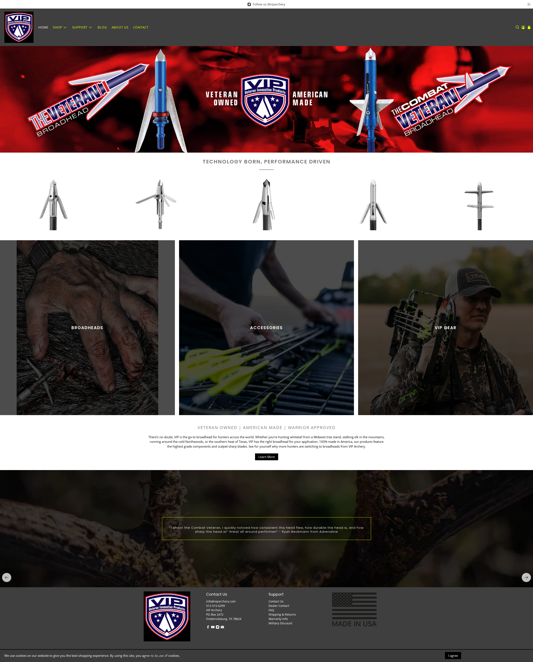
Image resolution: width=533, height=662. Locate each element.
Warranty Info (278, 619)
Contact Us (276, 601)
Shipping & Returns (282, 614)
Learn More (266, 457)
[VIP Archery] (19, 27)
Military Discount (280, 623)
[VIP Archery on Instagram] (217, 628)
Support (79, 27)
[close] (529, 4)
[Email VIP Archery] (222, 628)
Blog (102, 27)
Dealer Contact (279, 606)
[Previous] (6, 577)
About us (120, 27)
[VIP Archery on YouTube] (213, 628)
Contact (140, 27)
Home (43, 27)
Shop (57, 27)
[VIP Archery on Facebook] (208, 628)
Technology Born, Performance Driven (266, 161)
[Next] (526, 577)
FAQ (271, 610)
